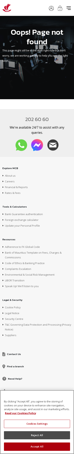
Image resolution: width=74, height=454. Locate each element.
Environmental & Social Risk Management (29, 274)
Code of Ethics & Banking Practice (25, 263)
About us (10, 175)
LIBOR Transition (14, 280)
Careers (10, 181)
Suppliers (10, 335)
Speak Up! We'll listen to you (22, 286)
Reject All (37, 435)
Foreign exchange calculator (21, 220)
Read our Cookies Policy (20, 413)
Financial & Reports (16, 187)
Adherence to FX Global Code (22, 247)
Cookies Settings (37, 423)
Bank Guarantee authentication (24, 214)
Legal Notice (12, 313)
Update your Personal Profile (22, 225)
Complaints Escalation (18, 269)
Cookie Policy (13, 307)
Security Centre (14, 319)
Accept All (37, 446)
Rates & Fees (13, 193)
